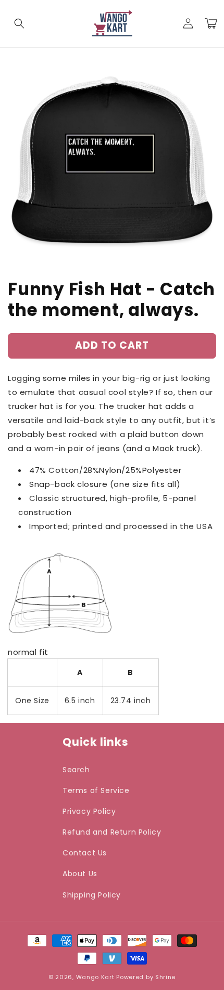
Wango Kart (95, 977)
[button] (19, 23)
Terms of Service (96, 790)
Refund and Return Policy (112, 832)
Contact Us (85, 853)
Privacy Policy (89, 811)
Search (76, 769)
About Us (80, 873)
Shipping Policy (92, 895)
